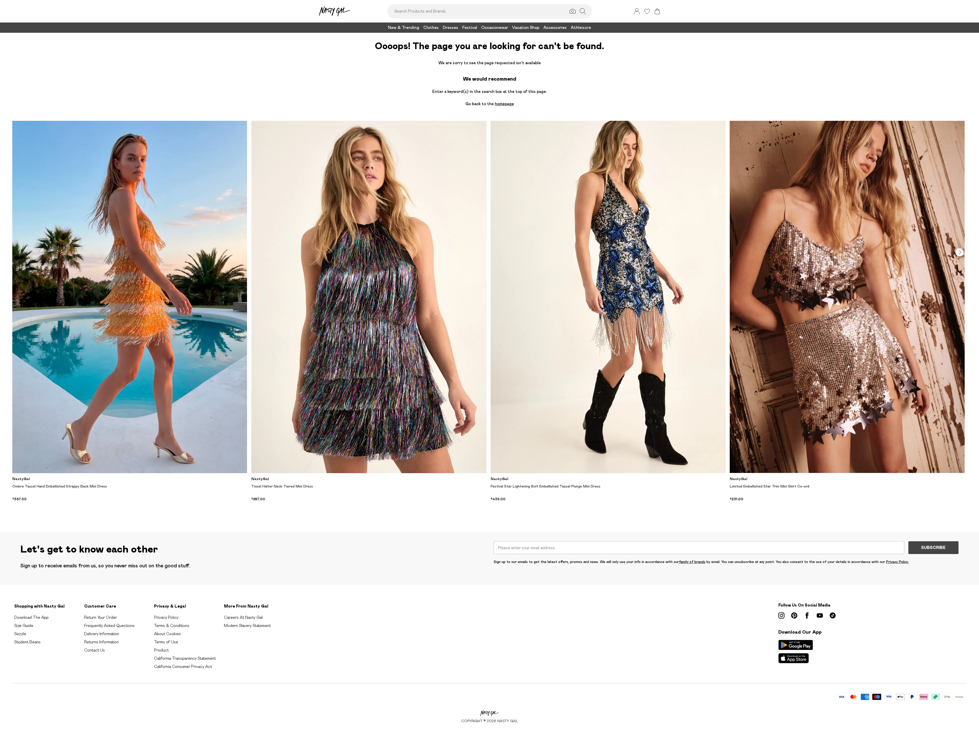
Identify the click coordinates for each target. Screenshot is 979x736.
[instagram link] (781, 615)
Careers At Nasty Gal (243, 617)
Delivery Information (101, 634)
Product (161, 650)
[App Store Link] (795, 651)
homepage (504, 104)
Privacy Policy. (897, 562)
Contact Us (94, 650)
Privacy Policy (166, 617)
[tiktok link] (833, 615)
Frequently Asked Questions (109, 625)
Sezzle (20, 634)
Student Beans (27, 642)
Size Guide (23, 625)
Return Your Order (100, 617)
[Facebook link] (807, 615)
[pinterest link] (794, 615)
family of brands (692, 562)
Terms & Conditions (171, 625)
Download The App (31, 617)
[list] (489, 318)
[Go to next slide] (959, 252)
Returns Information (101, 642)
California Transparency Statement (185, 658)
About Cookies (167, 634)
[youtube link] (820, 615)
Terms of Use (166, 642)
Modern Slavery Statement (247, 625)
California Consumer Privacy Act (183, 666)
